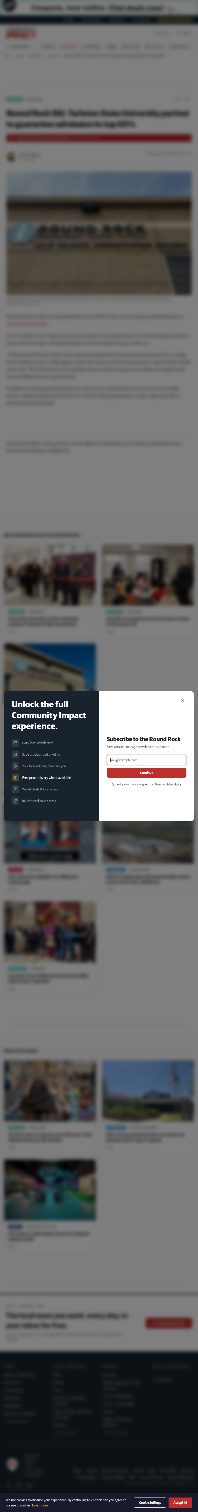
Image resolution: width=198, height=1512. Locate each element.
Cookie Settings (150, 1503)
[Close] (182, 700)
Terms (158, 784)
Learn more (40, 1505)
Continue (146, 773)
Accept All (180, 1503)
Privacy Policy (174, 784)
